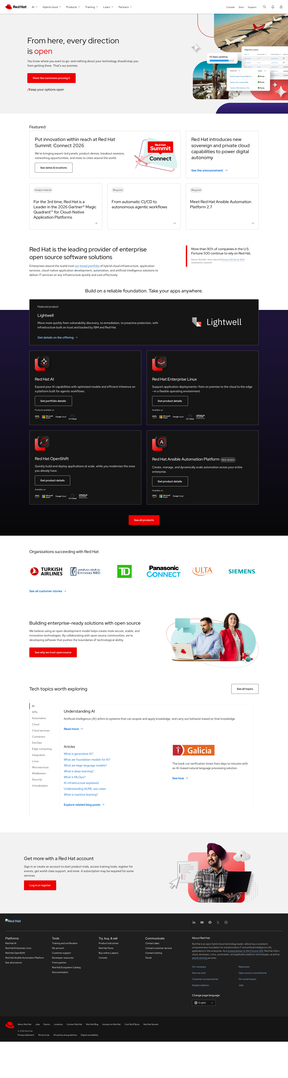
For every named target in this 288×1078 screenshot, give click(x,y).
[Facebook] (210, 923)
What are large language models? (85, 765)
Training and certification (65, 943)
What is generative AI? (78, 754)
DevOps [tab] (37, 742)
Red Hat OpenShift (15, 952)
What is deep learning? (79, 771)
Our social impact (247, 979)
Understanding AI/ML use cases (85, 789)
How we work (199, 972)
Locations (58, 1024)
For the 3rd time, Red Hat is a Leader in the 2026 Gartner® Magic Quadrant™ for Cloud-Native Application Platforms (65, 209)
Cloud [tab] (35, 724)
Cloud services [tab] (41, 730)
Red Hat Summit (151, 1024)
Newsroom (244, 966)
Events (47, 1024)
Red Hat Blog (92, 1024)
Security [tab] (37, 779)
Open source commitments (252, 972)
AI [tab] (33, 706)
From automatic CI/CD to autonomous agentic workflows (139, 204)
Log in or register (40, 885)
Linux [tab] (35, 761)
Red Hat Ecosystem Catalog (66, 967)
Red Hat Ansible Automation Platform (24, 957)
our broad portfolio (87, 266)
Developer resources (63, 957)
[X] (218, 923)
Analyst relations (200, 985)
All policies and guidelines (65, 1035)
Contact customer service (158, 948)
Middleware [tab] (39, 773)
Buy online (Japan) (108, 952)
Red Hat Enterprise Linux (18, 948)
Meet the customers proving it (51, 78)
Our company (199, 966)
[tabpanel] (156, 757)
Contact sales (152, 943)
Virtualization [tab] (40, 785)
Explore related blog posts (82, 805)
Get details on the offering (56, 337)
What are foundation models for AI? (87, 759)
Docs (241, 7)
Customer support (61, 952)
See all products (144, 520)
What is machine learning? (81, 794)
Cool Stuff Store (132, 1024)
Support (252, 7)
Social (148, 957)
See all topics (245, 689)
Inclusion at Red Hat (111, 1024)
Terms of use (44, 1035)
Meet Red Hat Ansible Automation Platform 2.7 (220, 204)
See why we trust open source (53, 652)
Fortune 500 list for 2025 (233, 259)
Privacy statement (26, 1035)
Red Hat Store (106, 948)
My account (58, 948)
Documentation (60, 972)
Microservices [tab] (40, 767)
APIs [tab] (34, 712)
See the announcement (207, 170)
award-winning (199, 957)
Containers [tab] (38, 736)
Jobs (241, 985)
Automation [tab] (39, 718)
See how (178, 778)
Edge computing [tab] (42, 749)
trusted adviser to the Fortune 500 (245, 950)
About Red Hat (24, 1024)
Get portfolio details (53, 401)
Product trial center (109, 943)
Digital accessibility (89, 1035)
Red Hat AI (10, 943)
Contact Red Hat (74, 1024)
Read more (71, 729)
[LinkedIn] (194, 923)
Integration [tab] (38, 755)
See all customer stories (45, 591)
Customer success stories (205, 979)
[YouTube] (202, 923)
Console (230, 7)
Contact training (153, 952)
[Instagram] (226, 923)
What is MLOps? (75, 777)
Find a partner (59, 962)
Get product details (170, 401)
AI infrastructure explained (81, 783)
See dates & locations (53, 167)
